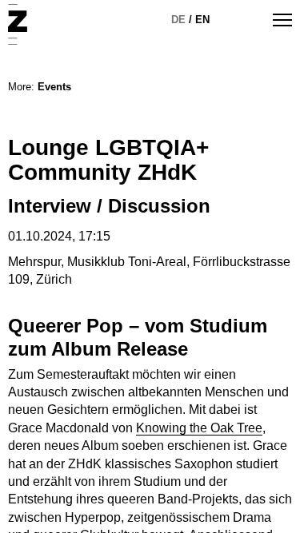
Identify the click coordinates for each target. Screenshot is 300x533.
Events (54, 87)
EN (202, 20)
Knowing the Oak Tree (199, 428)
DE (178, 20)
